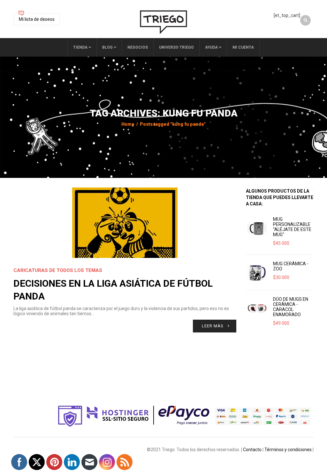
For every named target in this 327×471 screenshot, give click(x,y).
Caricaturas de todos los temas (57, 270)
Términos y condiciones (288, 449)
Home (127, 124)
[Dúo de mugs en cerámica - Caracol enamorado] (257, 308)
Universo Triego (176, 47)
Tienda (80, 47)
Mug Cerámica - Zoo (290, 266)
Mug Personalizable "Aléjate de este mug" (292, 227)
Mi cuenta (243, 47)
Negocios (137, 47)
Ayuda (211, 47)
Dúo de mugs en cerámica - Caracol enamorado (290, 307)
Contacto (252, 449)
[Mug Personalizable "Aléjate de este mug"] (257, 228)
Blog (107, 47)
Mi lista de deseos (37, 19)
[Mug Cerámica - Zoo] (257, 272)
